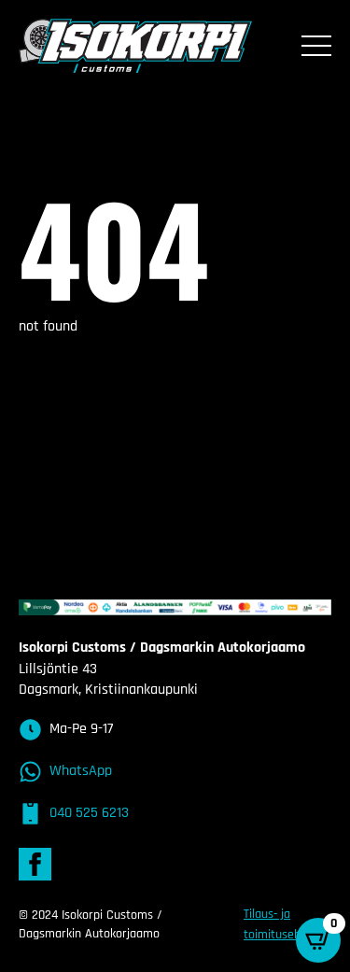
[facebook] (35, 864)
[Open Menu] (316, 46)
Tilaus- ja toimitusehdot (281, 924)
